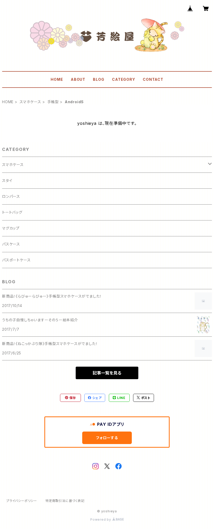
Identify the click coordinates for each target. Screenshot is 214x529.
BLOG (98, 79)
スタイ (7, 180)
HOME (57, 79)
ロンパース (11, 196)
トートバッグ (12, 212)
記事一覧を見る (107, 373)
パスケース (11, 244)
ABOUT (78, 79)
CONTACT (153, 79)
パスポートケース (16, 260)
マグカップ (11, 228)
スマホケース (30, 102)
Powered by (101, 519)
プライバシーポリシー (21, 501)
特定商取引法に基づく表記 (65, 501)
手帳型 (53, 102)
